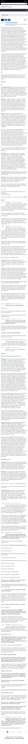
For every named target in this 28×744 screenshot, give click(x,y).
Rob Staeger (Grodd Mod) (9, 339)
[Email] (5, 20)
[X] (2, 20)
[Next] (20, 731)
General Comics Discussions (10, 25)
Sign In (25, 1)
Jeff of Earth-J (11, 24)
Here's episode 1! (22, 345)
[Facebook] (9, 20)
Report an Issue (9, 737)
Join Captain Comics (5, 194)
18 (19, 731)
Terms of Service (18, 737)
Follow (25, 197)
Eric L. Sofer (7, 503)
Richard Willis (7, 202)
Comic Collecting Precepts (18, 47)
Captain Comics (8, 226)
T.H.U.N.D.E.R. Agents (11, 22)
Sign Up (2, 1)
